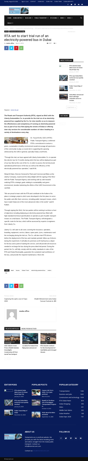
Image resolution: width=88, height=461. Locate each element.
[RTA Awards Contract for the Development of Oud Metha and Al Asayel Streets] (48, 338)
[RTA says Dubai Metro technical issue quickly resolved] (63, 78)
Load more (70, 107)
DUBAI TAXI (49, 1)
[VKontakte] (78, 4)
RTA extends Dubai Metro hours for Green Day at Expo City (76, 67)
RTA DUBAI (53, 18)
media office (10, 43)
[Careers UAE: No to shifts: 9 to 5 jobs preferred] (36, 392)
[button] (81, 18)
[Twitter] (71, 4)
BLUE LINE (28, 18)
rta (6, 273)
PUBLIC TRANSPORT (41, 18)
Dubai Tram (25, 270)
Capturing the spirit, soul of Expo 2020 (15, 300)
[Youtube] (82, 4)
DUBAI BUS (41, 1)
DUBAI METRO (17, 18)
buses (18, 270)
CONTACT (33, 1)
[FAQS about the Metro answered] (36, 415)
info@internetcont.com (41, 451)
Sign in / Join (25, 1)
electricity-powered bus (38, 270)
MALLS (10, 23)
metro (49, 270)
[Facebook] (68, 4)
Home (9, 18)
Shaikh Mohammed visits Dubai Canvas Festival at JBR (45, 300)
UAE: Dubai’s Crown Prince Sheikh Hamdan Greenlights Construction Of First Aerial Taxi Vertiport (11, 350)
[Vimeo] (75, 4)
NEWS (62, 18)
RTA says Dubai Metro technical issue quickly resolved (76, 78)
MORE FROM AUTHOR (29, 329)
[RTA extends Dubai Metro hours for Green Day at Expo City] (63, 68)
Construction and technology (24, 28)
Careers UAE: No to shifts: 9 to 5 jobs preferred (47, 392)
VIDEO (69, 18)
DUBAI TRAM (58, 1)
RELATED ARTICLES (12, 329)
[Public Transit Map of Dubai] (63, 88)
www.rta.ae (14, 110)
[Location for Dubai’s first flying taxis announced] (30, 338)
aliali (12, 270)
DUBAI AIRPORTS (68, 1)
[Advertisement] (58, 10)
